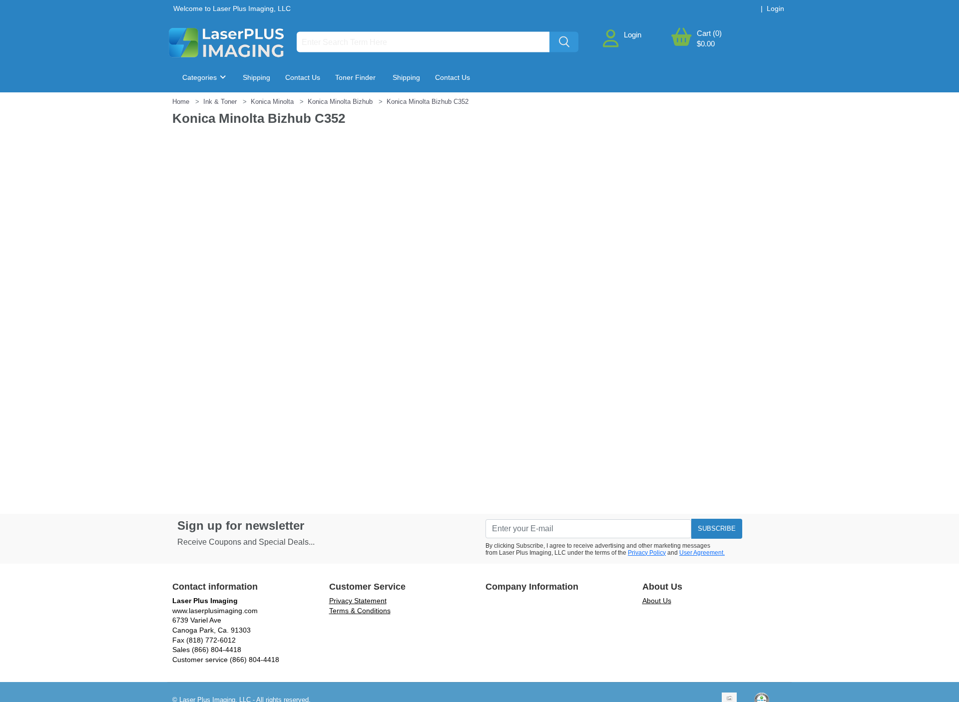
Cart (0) (709, 33)
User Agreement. (702, 552)
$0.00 (706, 43)
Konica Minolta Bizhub (340, 101)
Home (180, 101)
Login (632, 34)
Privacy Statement (358, 601)
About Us (656, 601)
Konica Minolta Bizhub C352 (428, 101)
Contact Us (302, 77)
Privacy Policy (647, 552)
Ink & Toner (220, 101)
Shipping (256, 77)
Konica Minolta (272, 101)
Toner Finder (355, 77)
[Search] (563, 42)
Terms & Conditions (360, 611)
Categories (200, 77)
